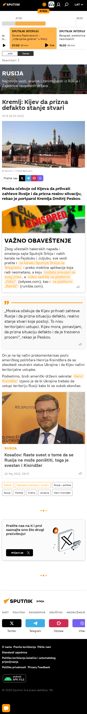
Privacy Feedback (39, 667)
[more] (78, 287)
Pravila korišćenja (24, 647)
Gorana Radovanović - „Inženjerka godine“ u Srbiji (29, 37)
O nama (7, 647)
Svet (5, 612)
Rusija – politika (62, 485)
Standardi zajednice (14, 652)
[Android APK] (14, 678)
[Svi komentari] (6, 708)
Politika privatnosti (14, 667)
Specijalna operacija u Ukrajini (33, 485)
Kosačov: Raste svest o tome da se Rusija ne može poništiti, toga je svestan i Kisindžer (38, 460)
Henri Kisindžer (62, 492)
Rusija (7, 492)
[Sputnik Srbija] (12, 6)
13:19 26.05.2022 (13, 116)
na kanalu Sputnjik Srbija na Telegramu (34, 265)
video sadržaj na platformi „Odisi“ (37, 279)
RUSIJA (10, 448)
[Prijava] (58, 4)
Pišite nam (44, 647)
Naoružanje (76, 612)
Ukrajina (44, 492)
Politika (19, 492)
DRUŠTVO (56, 612)
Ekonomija (37, 612)
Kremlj (31, 492)
